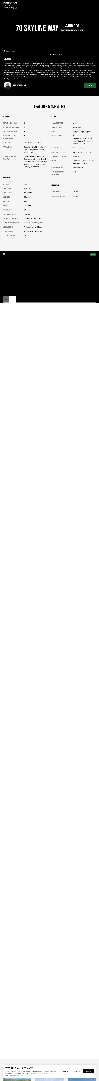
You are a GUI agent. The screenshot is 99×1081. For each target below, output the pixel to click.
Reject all (65, 1071)
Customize (77, 1071)
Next (12, 299)
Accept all (88, 1071)
